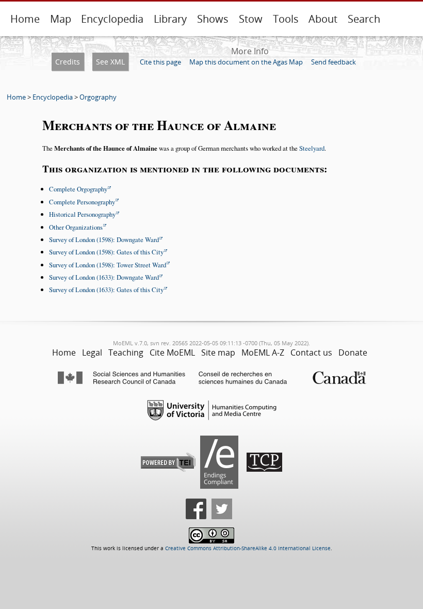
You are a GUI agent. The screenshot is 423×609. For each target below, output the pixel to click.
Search (364, 19)
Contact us (311, 352)
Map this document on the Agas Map (246, 62)
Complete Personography (82, 201)
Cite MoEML (172, 352)
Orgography (98, 97)
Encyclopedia (112, 19)
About (322, 19)
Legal (92, 352)
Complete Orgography (78, 189)
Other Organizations (76, 227)
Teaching (125, 352)
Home (25, 19)
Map (60, 19)
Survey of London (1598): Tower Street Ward (107, 264)
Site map (218, 352)
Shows (213, 19)
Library (170, 19)
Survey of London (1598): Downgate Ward (104, 239)
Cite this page (160, 62)
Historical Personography (82, 214)
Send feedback (333, 62)
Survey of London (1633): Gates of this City (106, 289)
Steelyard (311, 148)
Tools (286, 19)
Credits (67, 62)
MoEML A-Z (262, 352)
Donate (352, 352)
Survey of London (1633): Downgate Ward (104, 277)
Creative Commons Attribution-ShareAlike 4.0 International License (248, 548)
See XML (110, 62)
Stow (251, 19)
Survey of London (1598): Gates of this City (106, 252)
